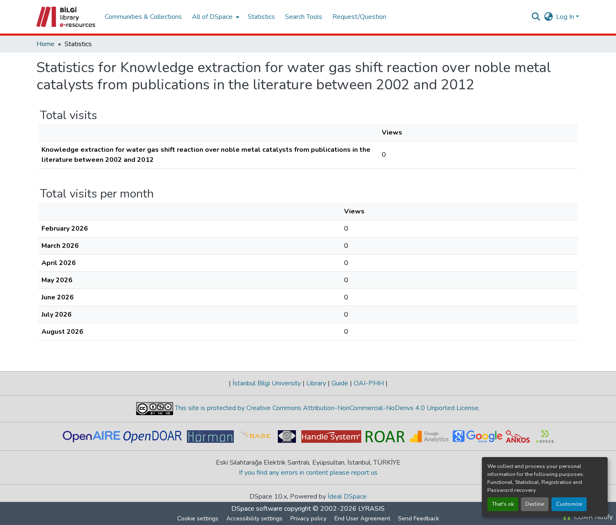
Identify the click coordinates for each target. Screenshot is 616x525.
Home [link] (45, 44)
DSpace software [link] (256, 508)
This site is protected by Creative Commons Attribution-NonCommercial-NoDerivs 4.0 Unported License (326, 408)
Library (316, 383)
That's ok (503, 504)
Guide (340, 383)
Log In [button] (566, 16)
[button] (66, 16)
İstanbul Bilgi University (267, 383)
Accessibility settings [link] (254, 518)
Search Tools (303, 16)
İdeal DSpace (347, 496)
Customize (569, 504)
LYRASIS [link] (371, 508)
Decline (534, 504)
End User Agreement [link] (362, 518)
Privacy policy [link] (308, 518)
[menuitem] (214, 17)
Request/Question (359, 16)
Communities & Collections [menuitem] (143, 16)
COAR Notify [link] (592, 517)
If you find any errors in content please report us (308, 472)
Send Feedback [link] (418, 518)
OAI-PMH (369, 383)
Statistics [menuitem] (261, 16)
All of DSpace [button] (212, 16)
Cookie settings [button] (197, 518)
